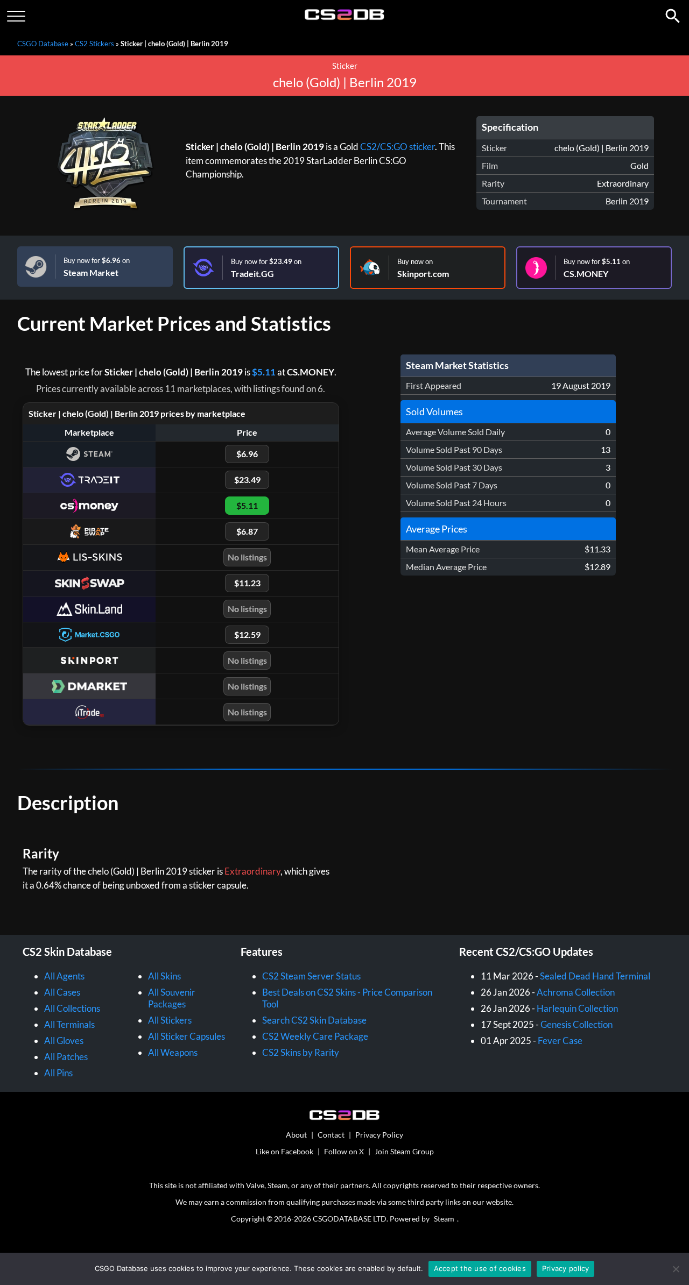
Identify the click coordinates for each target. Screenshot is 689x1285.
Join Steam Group (404, 1151)
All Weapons (173, 1052)
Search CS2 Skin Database (314, 1020)
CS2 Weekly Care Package (315, 1036)
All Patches (66, 1056)
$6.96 (247, 454)
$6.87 (247, 531)
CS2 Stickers (94, 43)
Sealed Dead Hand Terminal (595, 976)
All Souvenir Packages (171, 998)
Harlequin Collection (577, 1008)
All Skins (164, 976)
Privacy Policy (379, 1134)
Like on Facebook (284, 1151)
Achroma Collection (576, 992)
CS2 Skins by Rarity (300, 1052)
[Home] (344, 17)
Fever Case (560, 1040)
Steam (444, 1218)
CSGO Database (42, 43)
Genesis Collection (576, 1024)
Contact (331, 1134)
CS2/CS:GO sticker (397, 146)
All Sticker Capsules (186, 1036)
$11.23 (247, 583)
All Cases (62, 992)
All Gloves (63, 1040)
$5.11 (264, 372)
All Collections (72, 1008)
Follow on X (344, 1151)
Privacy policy (565, 1268)
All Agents (64, 976)
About (296, 1134)
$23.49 (247, 479)
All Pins (58, 1072)
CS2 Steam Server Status (311, 976)
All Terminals (69, 1024)
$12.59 (247, 634)
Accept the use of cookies (480, 1268)
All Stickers (170, 1020)
